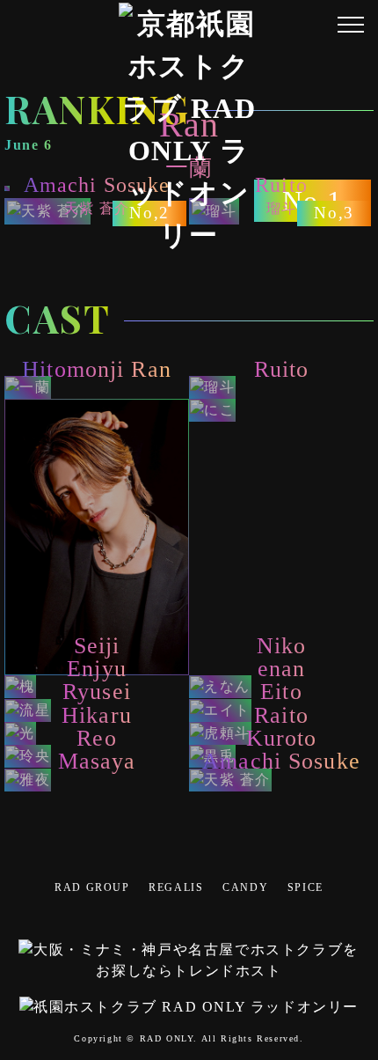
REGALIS (176, 887)
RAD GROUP (92, 887)
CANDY (245, 887)
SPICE (305, 887)
